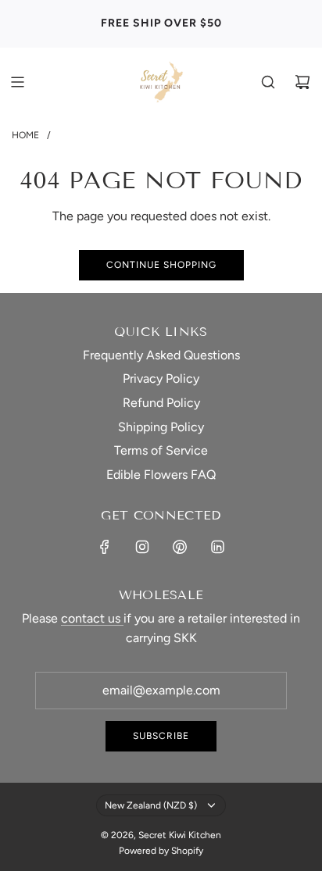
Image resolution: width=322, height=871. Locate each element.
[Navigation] (17, 82)
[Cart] (302, 82)
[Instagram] (142, 547)
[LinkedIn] (217, 547)
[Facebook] (105, 547)
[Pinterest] (180, 547)
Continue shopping (161, 264)
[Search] (268, 82)
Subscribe (161, 735)
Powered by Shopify (161, 850)
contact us (92, 618)
